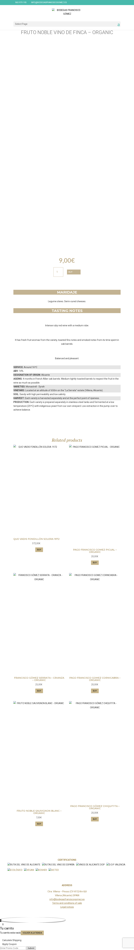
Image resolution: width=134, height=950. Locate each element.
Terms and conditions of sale (67, 903)
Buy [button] (39, 550)
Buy (70, 272)
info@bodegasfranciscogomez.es (67, 899)
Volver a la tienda (32, 933)
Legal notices (67, 907)
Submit (31, 948)
